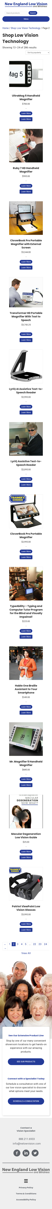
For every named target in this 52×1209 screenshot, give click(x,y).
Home (5, 28)
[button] (26, 1061)
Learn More (26, 113)
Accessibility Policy (26, 1199)
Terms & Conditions (26, 1193)
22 (34, 944)
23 (40, 944)
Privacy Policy (26, 1187)
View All (26, 953)
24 (45, 944)
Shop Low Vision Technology (25, 28)
